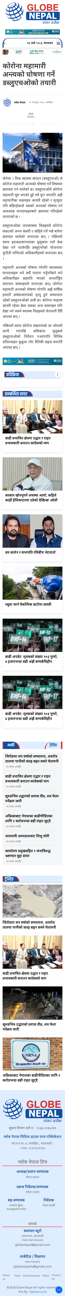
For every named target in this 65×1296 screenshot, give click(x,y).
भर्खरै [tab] (10, 745)
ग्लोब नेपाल (19, 102)
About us (6, 1277)
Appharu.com (38, 1292)
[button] (59, 43)
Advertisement (31, 1275)
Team (17, 1275)
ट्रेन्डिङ (9, 879)
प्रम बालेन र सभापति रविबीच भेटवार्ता (30, 552)
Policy (45, 1275)
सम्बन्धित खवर (16, 394)
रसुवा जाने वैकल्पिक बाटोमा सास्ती (28, 605)
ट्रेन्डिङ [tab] (53, 745)
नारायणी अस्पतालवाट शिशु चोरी (27, 836)
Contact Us (56, 1277)
